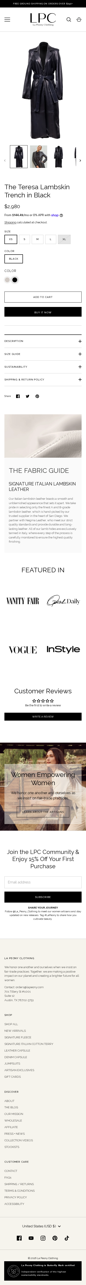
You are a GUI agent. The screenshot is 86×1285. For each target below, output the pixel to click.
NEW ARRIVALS (15, 1030)
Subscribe (43, 897)
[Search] (69, 19)
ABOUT (9, 1101)
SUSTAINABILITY (15, 366)
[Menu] (7, 19)
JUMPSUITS (12, 1063)
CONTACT (10, 1171)
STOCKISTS (11, 1147)
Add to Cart (42, 297)
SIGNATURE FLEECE (17, 1037)
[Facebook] (19, 1238)
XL (64, 239)
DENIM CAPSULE (15, 1057)
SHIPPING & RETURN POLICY (24, 379)
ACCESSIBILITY (14, 1204)
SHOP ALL (11, 1024)
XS (11, 239)
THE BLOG (11, 1107)
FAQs (7, 1177)
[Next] (81, 160)
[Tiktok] (67, 1238)
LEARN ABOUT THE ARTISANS (43, 811)
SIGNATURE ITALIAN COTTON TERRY (28, 1044)
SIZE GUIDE (12, 354)
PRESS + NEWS (14, 1133)
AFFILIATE (11, 1127)
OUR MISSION (13, 1114)
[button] (7, 280)
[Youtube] (31, 1238)
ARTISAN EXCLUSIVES (19, 1070)
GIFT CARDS (12, 1076)
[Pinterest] (55, 1238)
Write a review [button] (43, 716)
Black (13, 258)
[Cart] (79, 19)
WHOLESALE (13, 1120)
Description (13, 341)
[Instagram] (43, 1238)
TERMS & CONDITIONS (19, 1190)
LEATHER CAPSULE (17, 1050)
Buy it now (43, 312)
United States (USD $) (39, 1226)
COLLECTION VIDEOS (18, 1140)
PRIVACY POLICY (15, 1197)
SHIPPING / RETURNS (19, 1184)
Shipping (10, 222)
